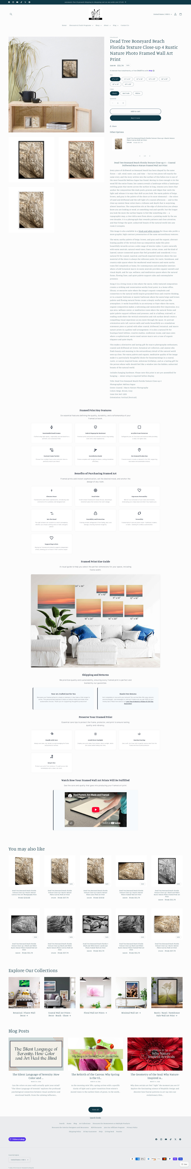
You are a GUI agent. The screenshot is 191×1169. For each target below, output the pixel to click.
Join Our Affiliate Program (114, 1127)
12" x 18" (152, 79)
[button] (11, 14)
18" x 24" (115, 84)
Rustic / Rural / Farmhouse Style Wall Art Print (167, 1014)
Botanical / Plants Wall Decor (24, 1014)
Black (114, 93)
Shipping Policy (75, 1131)
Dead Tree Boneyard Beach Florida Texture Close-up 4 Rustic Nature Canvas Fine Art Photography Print (24, 892)
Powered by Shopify (28, 1168)
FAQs (101, 1131)
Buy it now (135, 118)
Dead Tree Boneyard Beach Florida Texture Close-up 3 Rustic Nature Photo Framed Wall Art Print (131, 892)
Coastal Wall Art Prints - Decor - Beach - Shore (59, 1014)
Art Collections (84, 1123)
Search (62, 1123)
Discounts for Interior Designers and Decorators (70, 1127)
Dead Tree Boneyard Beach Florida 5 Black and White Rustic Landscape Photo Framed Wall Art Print (95, 946)
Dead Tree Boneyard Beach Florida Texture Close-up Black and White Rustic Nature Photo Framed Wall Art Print (131, 947)
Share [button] (114, 126)
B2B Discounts (96, 1127)
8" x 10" (115, 79)
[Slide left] (139, 156)
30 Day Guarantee (90, 1131)
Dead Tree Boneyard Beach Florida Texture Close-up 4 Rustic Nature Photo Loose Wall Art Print (95, 892)
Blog (75, 1123)
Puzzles (119, 1131)
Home (69, 1123)
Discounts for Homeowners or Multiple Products (111, 1123)
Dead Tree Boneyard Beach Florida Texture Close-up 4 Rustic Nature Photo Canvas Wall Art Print (151, 139)
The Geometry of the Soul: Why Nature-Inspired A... (155, 1076)
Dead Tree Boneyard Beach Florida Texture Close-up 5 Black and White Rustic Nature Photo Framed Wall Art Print (167, 893)
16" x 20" (164, 79)
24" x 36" (128, 84)
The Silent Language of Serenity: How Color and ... (36, 1076)
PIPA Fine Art (17, 1168)
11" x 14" (127, 79)
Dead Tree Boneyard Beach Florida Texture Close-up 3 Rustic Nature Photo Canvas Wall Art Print (167, 946)
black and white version (149, 231)
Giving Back (109, 1131)
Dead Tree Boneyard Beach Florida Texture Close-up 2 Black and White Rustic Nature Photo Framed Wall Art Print (24, 947)
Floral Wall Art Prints (94, 1012)
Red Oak (126, 93)
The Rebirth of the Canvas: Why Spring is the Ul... (95, 1076)
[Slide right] (149, 156)
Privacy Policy (132, 1127)
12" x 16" (139, 79)
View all (95, 1110)
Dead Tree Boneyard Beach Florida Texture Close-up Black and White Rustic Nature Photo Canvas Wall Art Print (60, 947)
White (137, 93)
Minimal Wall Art (129, 1012)
